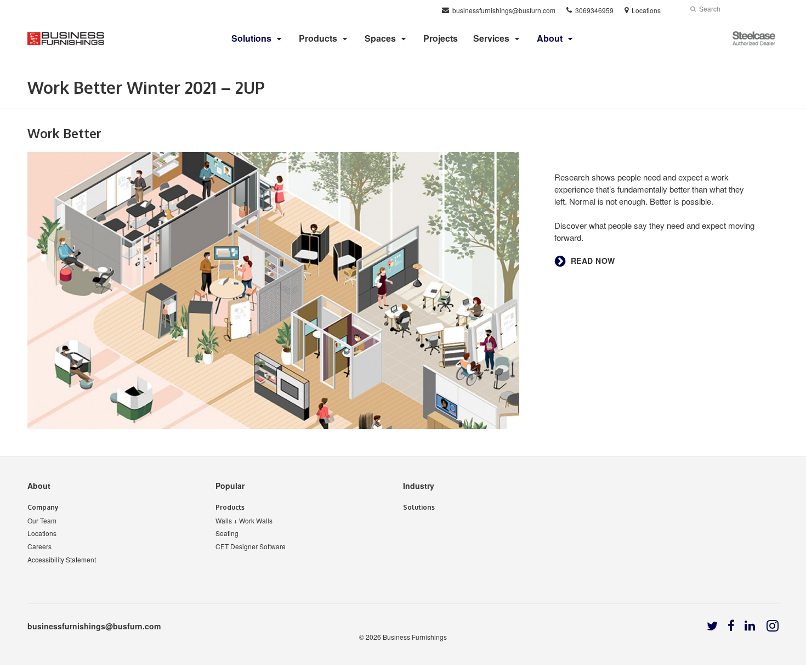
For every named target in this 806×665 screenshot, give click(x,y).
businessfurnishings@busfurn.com (94, 626)
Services (491, 38)
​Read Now (593, 261)
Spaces (380, 38)
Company (43, 507)
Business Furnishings (415, 636)
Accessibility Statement (61, 559)
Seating (227, 533)
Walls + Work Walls (244, 520)
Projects (440, 38)
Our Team (41, 520)
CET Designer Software (250, 546)
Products (318, 38)
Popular (230, 485)
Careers (39, 546)
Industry (418, 485)
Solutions (419, 507)
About (38, 485)
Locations (41, 533)
